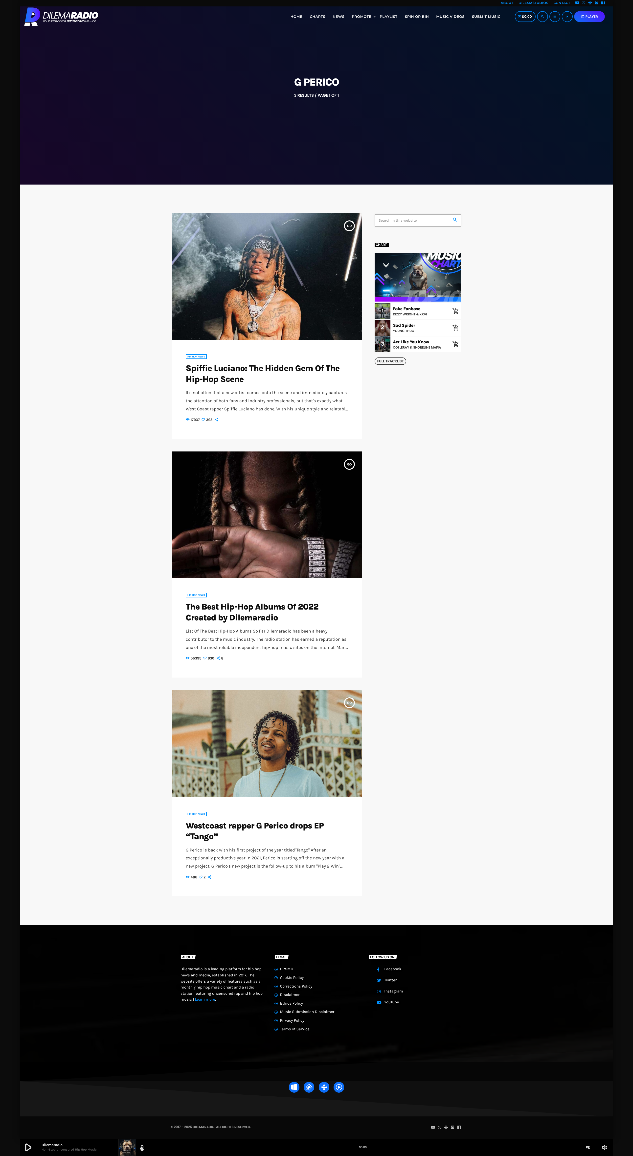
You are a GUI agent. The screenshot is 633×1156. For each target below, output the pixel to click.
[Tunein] (590, 3)
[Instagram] (597, 3)
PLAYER (589, 16)
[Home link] (61, 16)
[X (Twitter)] (584, 3)
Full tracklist (390, 361)
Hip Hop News (196, 356)
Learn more (205, 999)
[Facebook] (603, 3)
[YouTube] (577, 3)
